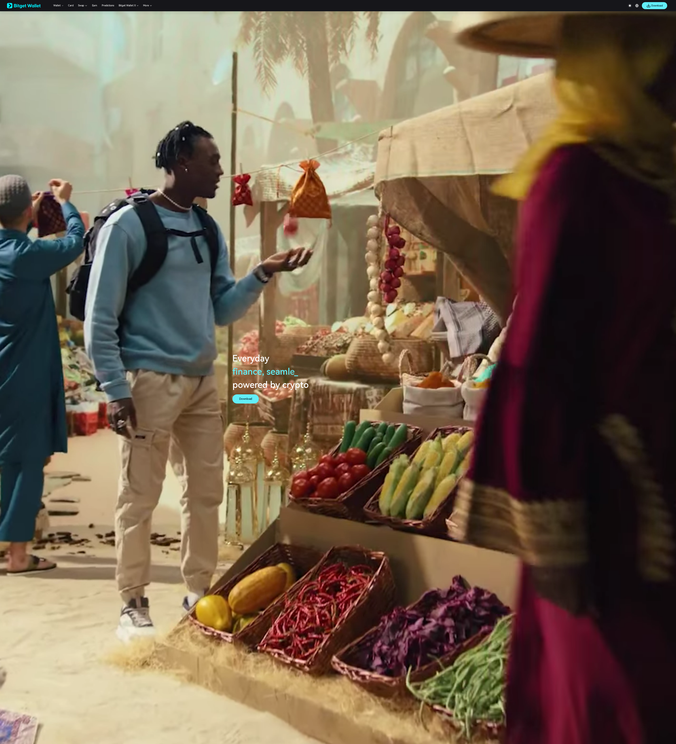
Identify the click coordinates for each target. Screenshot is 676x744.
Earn (94, 5)
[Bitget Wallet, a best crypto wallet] (28, 5)
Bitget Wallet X (127, 5)
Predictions (108, 5)
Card (70, 5)
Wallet (57, 5)
